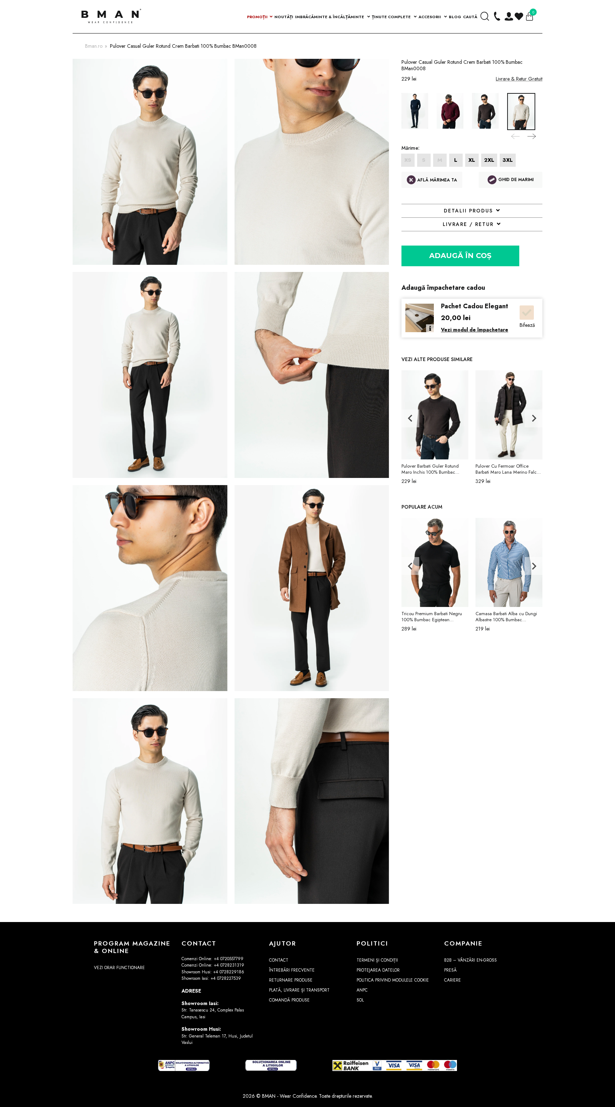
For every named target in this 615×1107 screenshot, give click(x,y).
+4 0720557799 (228, 959)
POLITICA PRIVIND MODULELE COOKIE (393, 980)
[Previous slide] (516, 135)
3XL (508, 160)
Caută (470, 17)
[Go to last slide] (410, 418)
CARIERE (452, 980)
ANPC (362, 990)
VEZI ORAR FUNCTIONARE (119, 967)
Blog (455, 17)
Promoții (257, 17)
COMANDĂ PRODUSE (289, 1000)
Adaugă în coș (460, 255)
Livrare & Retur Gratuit (519, 78)
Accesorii (430, 17)
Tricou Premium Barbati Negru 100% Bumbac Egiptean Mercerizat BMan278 (431, 617)
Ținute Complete (392, 17)
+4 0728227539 (226, 978)
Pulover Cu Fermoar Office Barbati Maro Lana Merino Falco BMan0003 (507, 469)
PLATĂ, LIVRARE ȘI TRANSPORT (299, 990)
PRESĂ (450, 970)
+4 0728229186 (228, 972)
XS (407, 160)
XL (471, 160)
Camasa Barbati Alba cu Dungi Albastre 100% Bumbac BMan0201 (506, 617)
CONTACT (278, 960)
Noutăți (283, 17)
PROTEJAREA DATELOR (378, 970)
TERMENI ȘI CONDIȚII (377, 960)
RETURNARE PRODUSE (290, 980)
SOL (360, 1000)
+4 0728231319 (229, 965)
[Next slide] (531, 135)
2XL (489, 160)
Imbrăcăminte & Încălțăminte (330, 17)
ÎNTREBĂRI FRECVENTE (292, 970)
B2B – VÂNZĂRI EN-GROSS (470, 960)
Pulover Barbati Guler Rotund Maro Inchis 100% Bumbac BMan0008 (430, 469)
